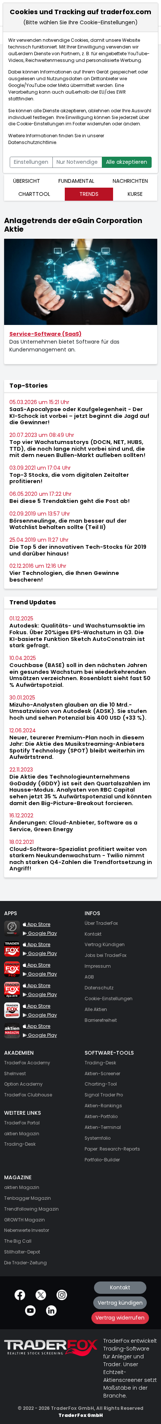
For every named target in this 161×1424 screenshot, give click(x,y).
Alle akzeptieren (126, 162)
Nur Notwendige (77, 162)
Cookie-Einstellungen (40, 124)
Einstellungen (31, 162)
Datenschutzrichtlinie (32, 142)
